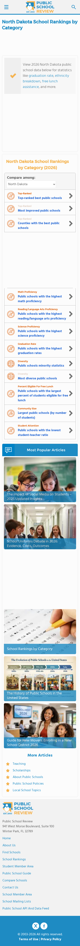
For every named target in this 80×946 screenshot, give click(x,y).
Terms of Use (28, 939)
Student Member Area (17, 866)
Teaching (19, 764)
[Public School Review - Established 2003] (40, 7)
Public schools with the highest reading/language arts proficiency (42, 316)
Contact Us (10, 887)
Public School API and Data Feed (25, 908)
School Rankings (14, 859)
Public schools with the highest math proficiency (40, 299)
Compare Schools (14, 880)
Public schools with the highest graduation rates (40, 351)
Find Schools (11, 852)
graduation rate (41, 76)
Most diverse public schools (37, 378)
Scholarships (22, 770)
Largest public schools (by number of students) (42, 415)
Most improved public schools (39, 210)
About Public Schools (28, 777)
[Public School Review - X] (35, 926)
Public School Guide (16, 873)
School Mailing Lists (16, 901)
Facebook (44, 926)
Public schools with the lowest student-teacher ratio (39, 433)
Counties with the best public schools (38, 226)
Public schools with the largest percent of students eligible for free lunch (43, 396)
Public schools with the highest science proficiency (40, 334)
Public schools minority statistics (41, 365)
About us (9, 845)
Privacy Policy (51, 939)
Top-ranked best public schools (40, 198)
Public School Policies (28, 783)
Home (6, 838)
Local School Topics (27, 790)
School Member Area (17, 894)
